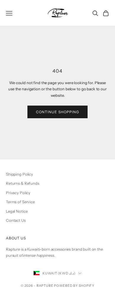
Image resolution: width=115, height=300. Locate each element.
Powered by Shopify (74, 286)
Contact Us (16, 220)
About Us (16, 238)
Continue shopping (57, 112)
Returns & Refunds (22, 183)
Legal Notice (16, 211)
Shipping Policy (19, 174)
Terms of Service (20, 201)
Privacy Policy (18, 192)
